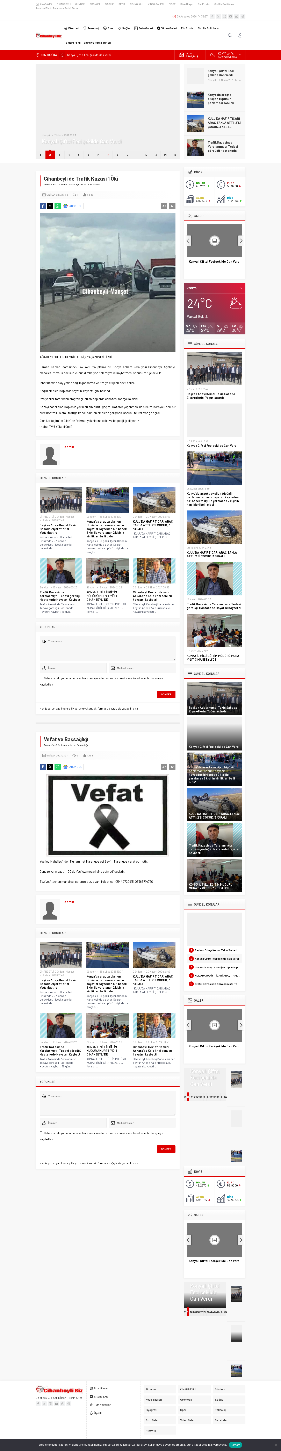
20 (197, 1097)
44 (222, 1312)
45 (225, 1312)
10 (126, 154)
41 (213, 1312)
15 (175, 154)
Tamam (235, 1444)
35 (197, 1312)
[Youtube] (230, 16)
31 (185, 1312)
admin (69, 447)
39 (208, 1312)
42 (217, 1312)
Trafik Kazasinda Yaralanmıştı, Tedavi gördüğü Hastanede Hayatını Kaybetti (223, 125)
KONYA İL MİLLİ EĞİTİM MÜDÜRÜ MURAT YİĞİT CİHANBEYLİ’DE (223, 146)
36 (199, 1312)
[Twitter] (218, 16)
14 (165, 154)
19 (193, 1097)
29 (222, 1097)
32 (188, 1312)
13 (155, 154)
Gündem (46, 122)
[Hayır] (276, 1445)
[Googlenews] (242, 16)
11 (136, 154)
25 (211, 1097)
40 (211, 1312)
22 (202, 1097)
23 (205, 1097)
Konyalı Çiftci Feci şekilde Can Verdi (214, 261)
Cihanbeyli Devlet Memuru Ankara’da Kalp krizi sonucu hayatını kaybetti (152, 595)
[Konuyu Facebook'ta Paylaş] (43, 206)
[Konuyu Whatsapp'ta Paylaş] (58, 206)
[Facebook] (212, 16)
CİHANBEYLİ (47, 516)
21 (199, 1097)
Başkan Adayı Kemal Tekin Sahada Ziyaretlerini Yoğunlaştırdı (58, 528)
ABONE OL (75, 206)
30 (225, 1097)
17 (188, 1097)
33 (190, 1312)
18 (190, 1097)
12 (146, 154)
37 (202, 1312)
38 (205, 1312)
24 (208, 1097)
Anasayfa (49, 184)
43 (219, 1312)
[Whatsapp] (236, 16)
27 (216, 1097)
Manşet (70, 516)
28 (220, 1097)
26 (214, 1097)
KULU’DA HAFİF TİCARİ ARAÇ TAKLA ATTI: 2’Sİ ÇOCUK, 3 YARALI (224, 99)
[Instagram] (224, 16)
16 (185, 1097)
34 (194, 1312)
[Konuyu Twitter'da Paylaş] (50, 206)
